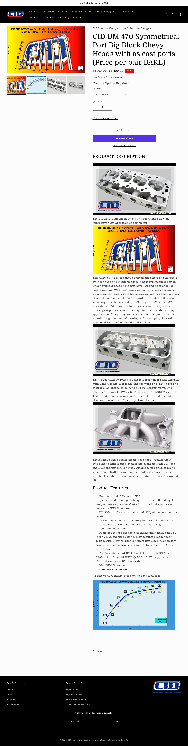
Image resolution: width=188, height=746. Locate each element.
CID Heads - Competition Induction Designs (88, 740)
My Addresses (74, 694)
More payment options (124, 145)
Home (10, 689)
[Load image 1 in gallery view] (16, 85)
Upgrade (97, 89)
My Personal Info (76, 699)
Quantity (97, 101)
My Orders (72, 689)
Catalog (11, 699)
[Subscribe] (117, 721)
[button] (35, 12)
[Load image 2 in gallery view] (36, 85)
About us (12, 694)
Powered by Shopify (118, 740)
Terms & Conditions (78, 704)
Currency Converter (105, 118)
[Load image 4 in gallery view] (76, 85)
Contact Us (13, 704)
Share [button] (99, 651)
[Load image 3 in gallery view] (56, 85)
